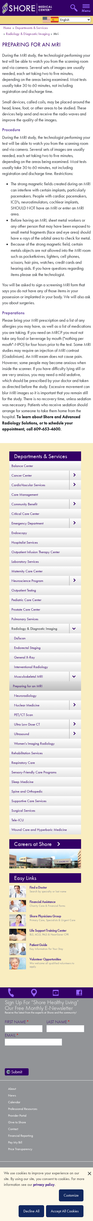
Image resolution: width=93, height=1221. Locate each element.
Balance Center (22, 466)
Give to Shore (17, 1122)
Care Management (24, 494)
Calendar (14, 1102)
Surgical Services (23, 810)
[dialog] (46, 1194)
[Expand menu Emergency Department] (75, 523)
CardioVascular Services (28, 485)
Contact (13, 1129)
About (12, 1089)
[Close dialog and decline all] (89, 1171)
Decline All (31, 1211)
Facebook (81, 992)
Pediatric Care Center (26, 600)
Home (7, 28)
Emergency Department (27, 523)
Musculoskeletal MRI (28, 676)
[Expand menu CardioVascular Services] (75, 485)
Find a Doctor (38, 887)
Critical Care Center (25, 514)
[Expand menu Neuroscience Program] (75, 580)
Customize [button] (71, 1195)
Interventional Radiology (31, 667)
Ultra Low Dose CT (27, 724)
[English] (47, 19)
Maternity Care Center (26, 571)
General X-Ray (24, 657)
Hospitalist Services (24, 542)
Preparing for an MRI (27, 686)
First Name (15, 1021)
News (12, 1095)
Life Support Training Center (48, 930)
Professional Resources (22, 1109)
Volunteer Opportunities (45, 959)
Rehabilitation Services (26, 753)
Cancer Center (21, 475)
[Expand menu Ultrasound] (75, 734)
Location (35, 992)
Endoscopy (19, 533)
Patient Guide (38, 945)
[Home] (26, 7)
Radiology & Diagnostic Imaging (28, 34)
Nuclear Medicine (26, 705)
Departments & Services (31, 28)
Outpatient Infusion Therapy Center (35, 552)
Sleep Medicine (22, 782)
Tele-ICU (17, 820)
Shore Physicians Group (45, 916)
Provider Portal (17, 1116)
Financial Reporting (20, 1136)
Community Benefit (24, 504)
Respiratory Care (23, 762)
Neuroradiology (25, 695)
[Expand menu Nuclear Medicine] (75, 705)
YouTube (58, 992)
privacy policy (44, 1184)
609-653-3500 (11, 992)
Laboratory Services (25, 561)
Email (10, 1035)
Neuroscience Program (27, 581)
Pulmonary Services (24, 619)
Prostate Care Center (25, 609)
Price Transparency (20, 1149)
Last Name (56, 1021)
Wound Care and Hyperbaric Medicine (39, 829)
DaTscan (20, 638)
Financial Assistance (43, 902)
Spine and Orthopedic (27, 791)
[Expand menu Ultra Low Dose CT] (75, 724)
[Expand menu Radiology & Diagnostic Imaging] (75, 628)
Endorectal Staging (27, 648)
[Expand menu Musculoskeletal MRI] (75, 676)
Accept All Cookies (65, 1211)
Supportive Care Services (28, 801)
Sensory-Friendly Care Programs (33, 772)
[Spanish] (55, 19)
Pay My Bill (15, 1142)
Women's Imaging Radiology (34, 743)
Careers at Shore (33, 844)
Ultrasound (21, 734)
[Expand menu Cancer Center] (75, 475)
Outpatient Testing (23, 590)
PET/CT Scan (23, 715)
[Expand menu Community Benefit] (75, 504)
